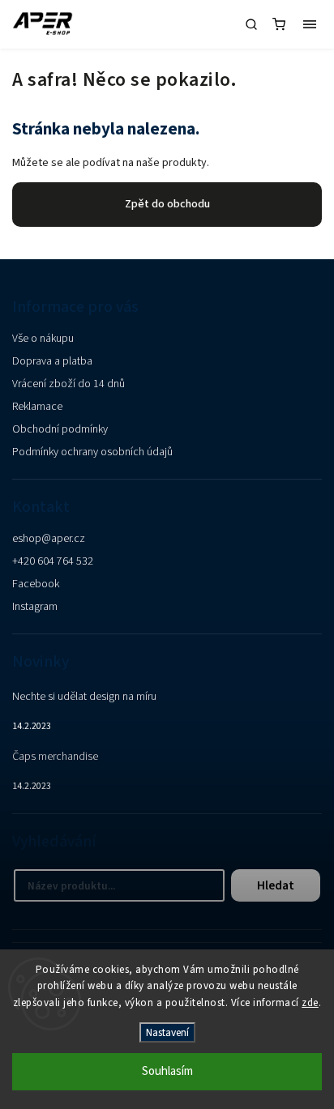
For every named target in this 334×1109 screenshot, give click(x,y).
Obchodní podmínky (60, 429)
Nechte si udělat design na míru (84, 697)
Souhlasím (167, 1071)
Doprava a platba (52, 361)
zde (310, 1003)
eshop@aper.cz (48, 539)
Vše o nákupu (43, 339)
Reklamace (37, 407)
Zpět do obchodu (167, 204)
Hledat (275, 885)
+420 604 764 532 (52, 561)
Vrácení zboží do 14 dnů (68, 384)
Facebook (35, 584)
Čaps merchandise (55, 757)
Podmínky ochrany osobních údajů (92, 452)
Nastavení (167, 1032)
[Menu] (309, 24)
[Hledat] (251, 24)
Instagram (35, 607)
